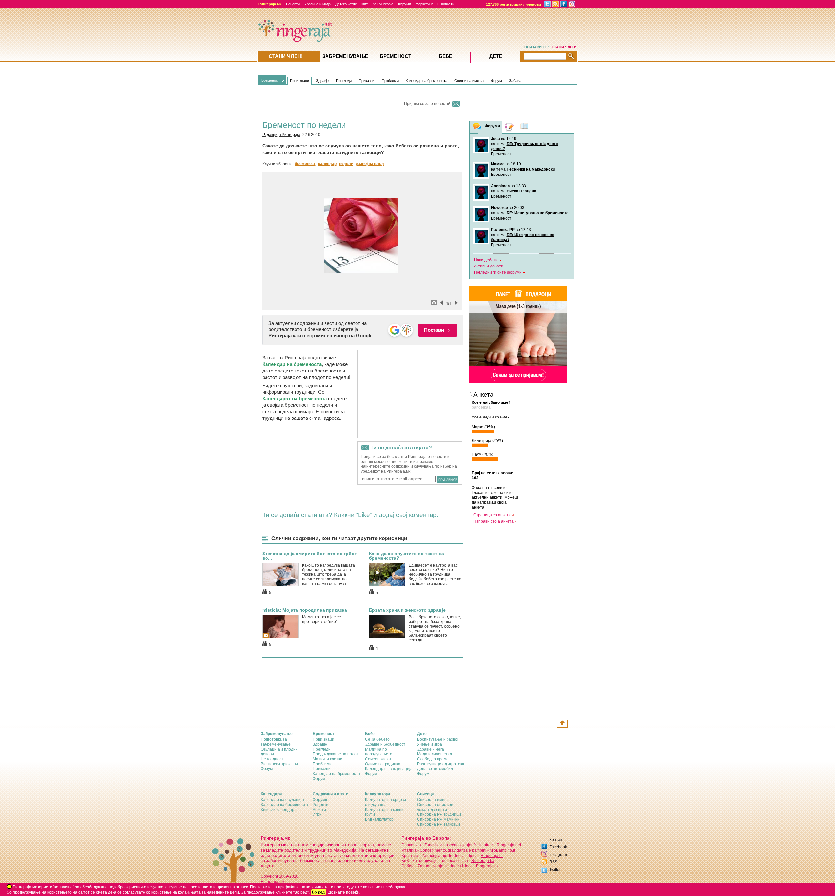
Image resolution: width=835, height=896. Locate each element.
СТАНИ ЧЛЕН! (564, 47)
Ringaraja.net (509, 845)
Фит (364, 4)
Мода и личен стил (434, 754)
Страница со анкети (492, 515)
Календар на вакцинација (389, 769)
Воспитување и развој (437, 739)
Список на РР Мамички (438, 819)
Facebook (558, 847)
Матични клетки (327, 759)
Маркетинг (424, 4)
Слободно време (432, 759)
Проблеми (390, 81)
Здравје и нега (430, 749)
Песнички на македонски (531, 169)
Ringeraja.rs (487, 866)
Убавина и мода (317, 4)
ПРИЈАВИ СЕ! (536, 47)
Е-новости (445, 4)
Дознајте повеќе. (344, 892)
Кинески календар (277, 809)
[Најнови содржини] (524, 127)
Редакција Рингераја (281, 134)
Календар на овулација (282, 799)
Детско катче (346, 4)
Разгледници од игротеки (440, 764)
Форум (496, 81)
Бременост (270, 80)
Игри (317, 814)
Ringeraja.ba (482, 860)
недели (346, 163)
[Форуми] (477, 127)
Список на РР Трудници (439, 814)
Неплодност (272, 759)
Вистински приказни (279, 764)
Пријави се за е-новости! (427, 103)
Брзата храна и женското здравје (407, 610)
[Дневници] (509, 127)
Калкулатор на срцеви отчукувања (385, 802)
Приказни (366, 81)
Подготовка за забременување (276, 742)
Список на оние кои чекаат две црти (435, 807)
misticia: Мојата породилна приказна (304, 610)
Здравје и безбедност (385, 744)
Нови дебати (486, 260)
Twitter (555, 869)
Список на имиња (469, 81)
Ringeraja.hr (492, 855)
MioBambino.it (502, 850)
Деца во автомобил (435, 769)
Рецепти (293, 4)
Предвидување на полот (335, 754)
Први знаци (299, 81)
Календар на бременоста (426, 81)
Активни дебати (488, 266)
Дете (495, 56)
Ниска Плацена (521, 191)
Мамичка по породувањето (378, 751)
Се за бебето (377, 739)
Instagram (558, 854)
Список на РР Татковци (438, 824)
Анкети (319, 809)
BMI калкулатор (379, 819)
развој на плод (370, 163)
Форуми (404, 4)
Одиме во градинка (382, 764)
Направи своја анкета (493, 521)
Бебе (445, 56)
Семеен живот (378, 759)
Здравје (322, 81)
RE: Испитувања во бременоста (538, 213)
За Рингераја (382, 4)
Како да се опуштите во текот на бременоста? (406, 555)
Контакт (556, 839)
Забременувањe (345, 56)
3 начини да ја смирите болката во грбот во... (309, 555)
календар (327, 163)
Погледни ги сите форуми (498, 272)
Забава (515, 81)
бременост (305, 163)
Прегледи (344, 81)
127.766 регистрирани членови (513, 4)
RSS (553, 862)
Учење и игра (429, 744)
